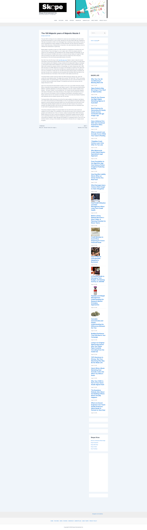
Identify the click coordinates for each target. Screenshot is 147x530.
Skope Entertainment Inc (48, 13)
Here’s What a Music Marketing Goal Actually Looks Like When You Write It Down (98, 372)
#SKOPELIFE (71, 520)
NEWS (61, 520)
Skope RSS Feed (94, 445)
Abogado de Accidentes (97, 513)
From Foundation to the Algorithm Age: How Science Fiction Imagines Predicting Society (98, 165)
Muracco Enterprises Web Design (98, 440)
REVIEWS (65, 520)
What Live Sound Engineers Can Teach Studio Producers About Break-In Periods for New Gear (98, 406)
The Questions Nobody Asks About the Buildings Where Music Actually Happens (98, 394)
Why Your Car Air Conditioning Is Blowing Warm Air (97, 81)
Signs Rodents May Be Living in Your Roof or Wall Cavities (98, 90)
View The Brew (94, 449)
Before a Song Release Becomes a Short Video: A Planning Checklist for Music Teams (98, 219)
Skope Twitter (94, 447)
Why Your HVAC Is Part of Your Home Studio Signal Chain (97, 383)
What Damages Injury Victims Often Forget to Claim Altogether (98, 187)
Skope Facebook (94, 442)
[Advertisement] (99, 472)
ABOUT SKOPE (85, 520)
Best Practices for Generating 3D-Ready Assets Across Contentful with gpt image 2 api (98, 112)
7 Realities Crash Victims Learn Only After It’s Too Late (97, 143)
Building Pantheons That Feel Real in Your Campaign (98, 335)
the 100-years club (63, 60)
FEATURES (56, 520)
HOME (52, 520)
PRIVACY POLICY (93, 520)
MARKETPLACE (78, 520)
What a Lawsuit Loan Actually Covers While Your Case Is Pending (98, 134)
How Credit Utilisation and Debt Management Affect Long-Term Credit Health (98, 206)
